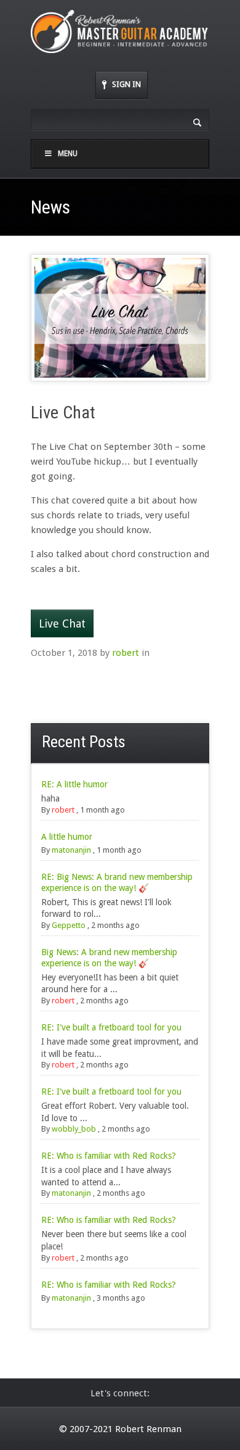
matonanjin (71, 850)
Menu (68, 153)
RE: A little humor (74, 784)
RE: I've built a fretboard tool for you (111, 1027)
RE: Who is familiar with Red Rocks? (108, 1156)
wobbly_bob (74, 1128)
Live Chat (62, 623)
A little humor (66, 837)
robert (125, 652)
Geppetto (69, 925)
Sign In (126, 84)
